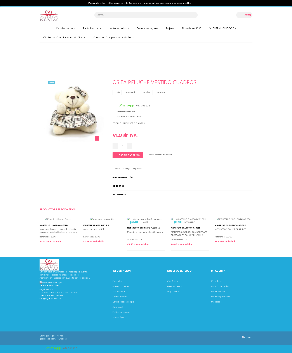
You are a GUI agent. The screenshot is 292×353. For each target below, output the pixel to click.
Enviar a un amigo (122, 168)
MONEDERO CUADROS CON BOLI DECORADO (185, 229)
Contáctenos (173, 281)
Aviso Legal (118, 307)
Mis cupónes (216, 302)
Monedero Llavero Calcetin (54, 225)
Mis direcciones (218, 291)
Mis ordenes (216, 281)
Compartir (130, 92)
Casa (87, 58)
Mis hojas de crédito (220, 286)
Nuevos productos (121, 286)
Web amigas (118, 317)
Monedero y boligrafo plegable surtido (143, 229)
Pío (118, 92)
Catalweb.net (60, 339)
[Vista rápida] (61, 220)
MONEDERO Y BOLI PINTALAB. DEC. (230, 225)
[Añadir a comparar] (49, 220)
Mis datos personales (220, 297)
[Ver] (67, 220)
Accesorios (119, 194)
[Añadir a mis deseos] (55, 220)
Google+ (145, 92)
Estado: (121, 116)
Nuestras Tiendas (174, 286)
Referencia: (123, 111)
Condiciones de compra (123, 302)
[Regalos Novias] (64, 16)
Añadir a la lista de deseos (160, 154)
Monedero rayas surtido (96, 225)
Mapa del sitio (173, 291)
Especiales (117, 281)
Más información (123, 177)
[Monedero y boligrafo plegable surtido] (146, 221)
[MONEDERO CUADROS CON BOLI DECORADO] (190, 221)
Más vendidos (119, 291)
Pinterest (160, 92)
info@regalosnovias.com (51, 298)
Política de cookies (121, 312)
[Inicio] (46, 28)
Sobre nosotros (120, 297)
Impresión (137, 168)
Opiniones (118, 186)
